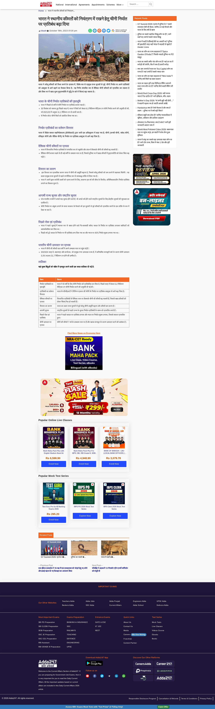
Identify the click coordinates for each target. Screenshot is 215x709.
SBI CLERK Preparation (48, 626)
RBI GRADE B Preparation (49, 647)
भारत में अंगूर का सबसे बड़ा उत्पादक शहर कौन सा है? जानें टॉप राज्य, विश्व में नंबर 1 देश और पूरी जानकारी (154, 142)
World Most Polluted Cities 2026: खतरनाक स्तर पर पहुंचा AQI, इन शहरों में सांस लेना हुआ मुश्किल (155, 132)
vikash (43, 30)
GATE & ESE (100, 622)
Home (41, 11)
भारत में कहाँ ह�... (107, 557)
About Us (127, 622)
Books (154, 639)
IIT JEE (98, 626)
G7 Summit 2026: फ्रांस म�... (53, 557)
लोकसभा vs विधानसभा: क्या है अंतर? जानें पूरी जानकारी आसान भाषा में (154, 123)
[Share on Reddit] (99, 30)
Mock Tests (156, 622)
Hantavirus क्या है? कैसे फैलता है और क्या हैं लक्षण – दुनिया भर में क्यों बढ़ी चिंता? (153, 109)
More (119, 4)
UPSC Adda (161, 601)
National (59, 4)
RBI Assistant (43, 643)
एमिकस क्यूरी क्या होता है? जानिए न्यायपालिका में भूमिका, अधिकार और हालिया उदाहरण (154, 116)
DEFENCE (71, 639)
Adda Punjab (114, 601)
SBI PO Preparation (46, 622)
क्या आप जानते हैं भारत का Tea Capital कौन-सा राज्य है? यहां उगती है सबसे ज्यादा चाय (155, 70)
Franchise (128, 639)
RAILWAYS (71, 630)
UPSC (69, 647)
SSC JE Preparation (46, 635)
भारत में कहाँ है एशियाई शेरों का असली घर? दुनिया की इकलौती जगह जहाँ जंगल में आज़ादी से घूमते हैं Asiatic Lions (154, 44)
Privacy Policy (206, 699)
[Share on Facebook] (104, 30)
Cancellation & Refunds (168, 699)
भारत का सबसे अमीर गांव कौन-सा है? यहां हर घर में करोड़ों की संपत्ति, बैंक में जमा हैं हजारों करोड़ (155, 63)
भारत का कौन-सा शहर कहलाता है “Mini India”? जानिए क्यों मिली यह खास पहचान (155, 77)
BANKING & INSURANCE (77, 622)
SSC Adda (90, 605)
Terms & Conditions (189, 699)
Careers (134, 634)
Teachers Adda (68, 601)
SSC (68, 626)
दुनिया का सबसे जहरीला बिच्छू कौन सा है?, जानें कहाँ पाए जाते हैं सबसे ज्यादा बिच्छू (154, 35)
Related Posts (46, 535)
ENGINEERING (73, 643)
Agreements (84, 4)
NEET (97, 630)
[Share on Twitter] (108, 30)
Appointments (98, 4)
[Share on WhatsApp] (90, 30)
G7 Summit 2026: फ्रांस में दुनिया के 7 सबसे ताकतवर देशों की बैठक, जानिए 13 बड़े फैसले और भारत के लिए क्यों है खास (154, 27)
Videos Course (158, 630)
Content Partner (130, 643)
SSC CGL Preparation (47, 639)
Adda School (138, 605)
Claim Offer (163, 707)
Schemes (110, 4)
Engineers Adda (139, 601)
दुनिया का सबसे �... (78, 557)
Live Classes (157, 626)
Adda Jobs (90, 601)
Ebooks (155, 635)
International (71, 4)
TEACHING (71, 635)
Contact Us (128, 626)
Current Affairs (115, 605)
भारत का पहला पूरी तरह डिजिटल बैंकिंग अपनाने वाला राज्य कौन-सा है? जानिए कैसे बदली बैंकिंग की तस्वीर (155, 86)
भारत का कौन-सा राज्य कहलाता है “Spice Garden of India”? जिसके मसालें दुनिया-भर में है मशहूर (155, 54)
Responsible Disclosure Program (142, 699)
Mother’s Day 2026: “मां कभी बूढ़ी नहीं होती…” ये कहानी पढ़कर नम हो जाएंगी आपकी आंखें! (155, 101)
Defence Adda (162, 605)
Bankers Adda (68, 605)
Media (126, 630)
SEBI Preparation (45, 630)
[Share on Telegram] (95, 30)
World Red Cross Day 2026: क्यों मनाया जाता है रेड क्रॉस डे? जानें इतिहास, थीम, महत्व (153, 94)
